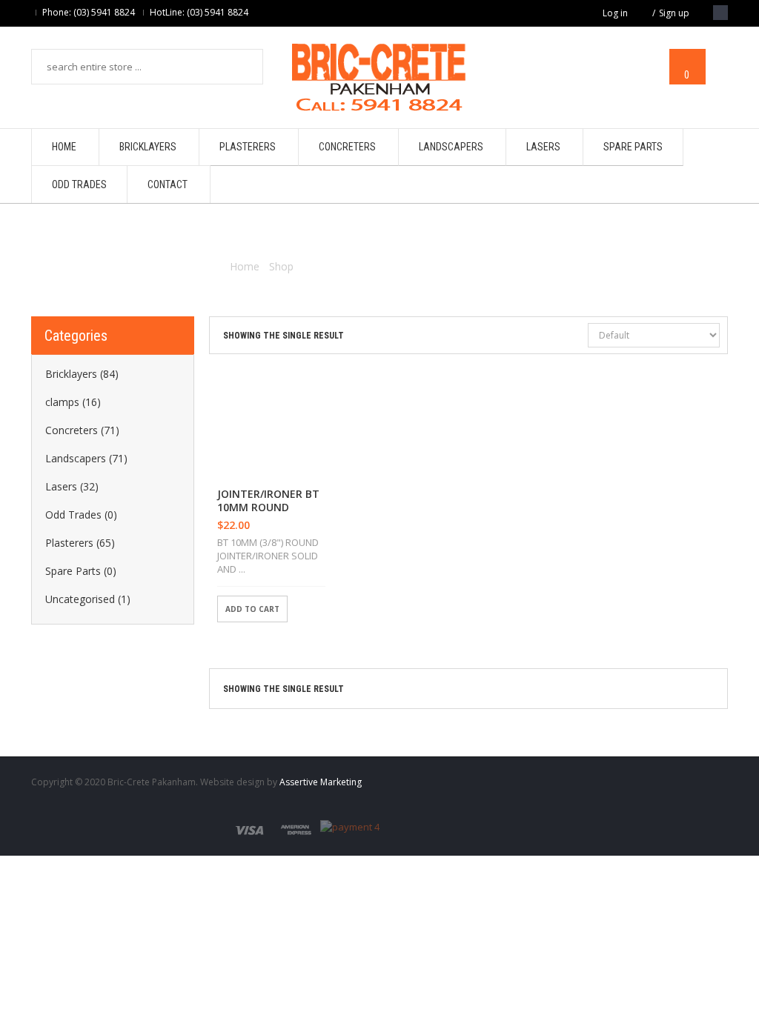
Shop (281, 266)
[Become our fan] (720, 12)
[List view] (549, 336)
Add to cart (252, 609)
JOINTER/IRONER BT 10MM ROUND (268, 500)
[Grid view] (574, 336)
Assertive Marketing (320, 782)
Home (244, 266)
